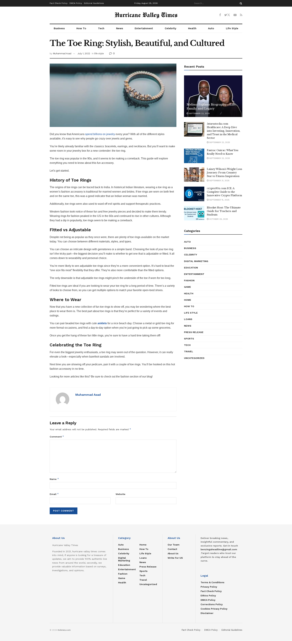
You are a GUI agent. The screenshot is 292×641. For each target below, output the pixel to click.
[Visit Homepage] (146, 15)
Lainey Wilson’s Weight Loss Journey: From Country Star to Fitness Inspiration (224, 173)
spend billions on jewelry (100, 134)
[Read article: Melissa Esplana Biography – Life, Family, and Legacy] (213, 96)
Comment (57, 436)
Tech (101, 28)
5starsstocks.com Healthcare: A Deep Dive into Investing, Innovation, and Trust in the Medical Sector (223, 130)
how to (189, 306)
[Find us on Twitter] (227, 15)
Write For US (175, 557)
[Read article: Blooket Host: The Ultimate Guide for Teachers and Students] (194, 213)
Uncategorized (194, 358)
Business (59, 28)
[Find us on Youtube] (235, 15)
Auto (211, 28)
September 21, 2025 (219, 180)
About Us (173, 553)
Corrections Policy (212, 604)
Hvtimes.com (64, 630)
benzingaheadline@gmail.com (219, 549)
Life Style (232, 28)
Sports (189, 338)
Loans (188, 319)
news (187, 325)
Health (192, 28)
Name (54, 479)
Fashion (189, 280)
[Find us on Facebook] (220, 15)
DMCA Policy (75, 3)
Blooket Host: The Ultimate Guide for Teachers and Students (224, 211)
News (119, 28)
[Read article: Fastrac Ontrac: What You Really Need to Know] (194, 156)
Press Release (193, 332)
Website (120, 494)
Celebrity (170, 28)
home (187, 300)
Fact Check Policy (58, 3)
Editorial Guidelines (94, 3)
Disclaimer (207, 613)
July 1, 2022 (84, 53)
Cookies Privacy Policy (214, 608)
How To (81, 28)
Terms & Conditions (212, 582)
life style (99, 53)
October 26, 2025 (218, 219)
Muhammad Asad (62, 53)
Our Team (173, 544)
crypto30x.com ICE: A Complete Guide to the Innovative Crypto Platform (224, 192)
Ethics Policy (208, 595)
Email (54, 494)
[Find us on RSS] (241, 15)
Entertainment (144, 28)
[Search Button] (240, 3)
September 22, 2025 (199, 113)
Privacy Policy (209, 586)
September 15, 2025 (219, 200)
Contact (172, 549)
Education (191, 267)
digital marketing (196, 261)
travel (188, 351)
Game (187, 287)
